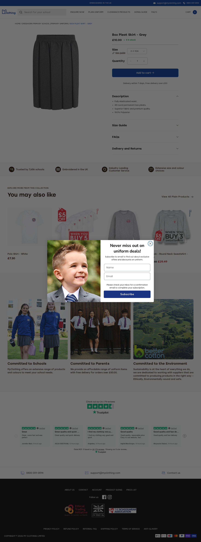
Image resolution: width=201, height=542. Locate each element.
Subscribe (127, 294)
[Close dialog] (150, 243)
